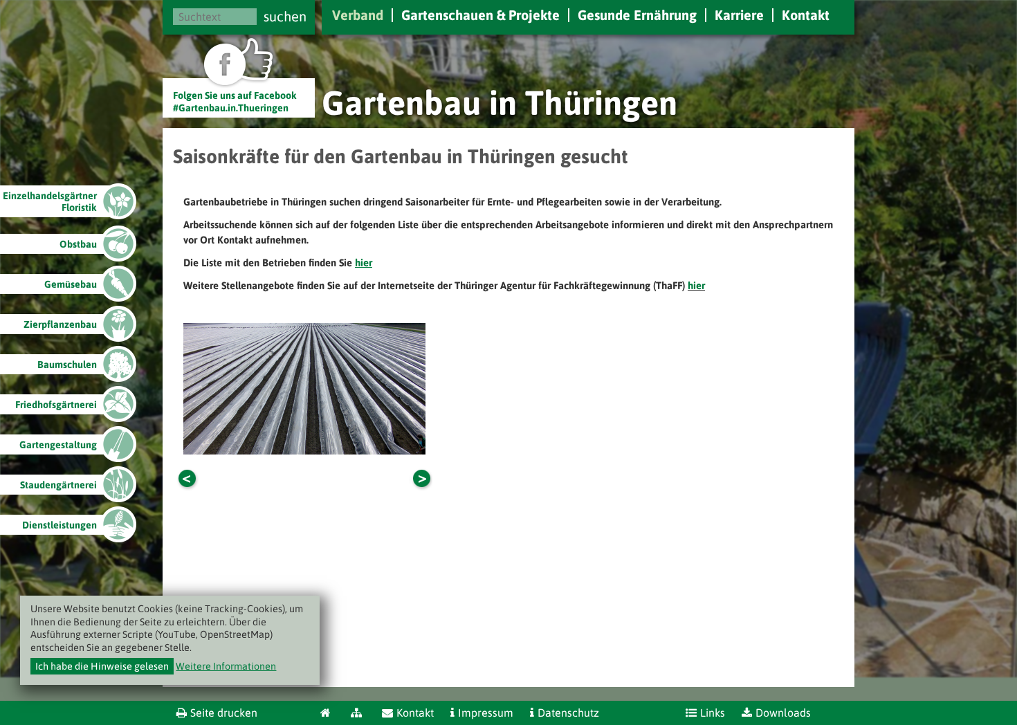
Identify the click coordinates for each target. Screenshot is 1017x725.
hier (696, 285)
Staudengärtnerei (58, 484)
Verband (357, 15)
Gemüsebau (70, 284)
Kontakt (806, 15)
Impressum (485, 712)
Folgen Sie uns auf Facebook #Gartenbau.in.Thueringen (235, 101)
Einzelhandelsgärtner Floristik (50, 201)
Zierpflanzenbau (60, 324)
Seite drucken (223, 712)
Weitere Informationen (226, 666)
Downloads (783, 712)
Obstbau (78, 244)
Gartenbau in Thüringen (499, 102)
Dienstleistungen (59, 525)
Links (712, 712)
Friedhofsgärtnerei (56, 404)
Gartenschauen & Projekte (480, 15)
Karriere (739, 15)
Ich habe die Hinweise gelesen (102, 666)
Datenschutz (568, 712)
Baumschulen (67, 364)
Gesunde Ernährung (637, 15)
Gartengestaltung (58, 444)
